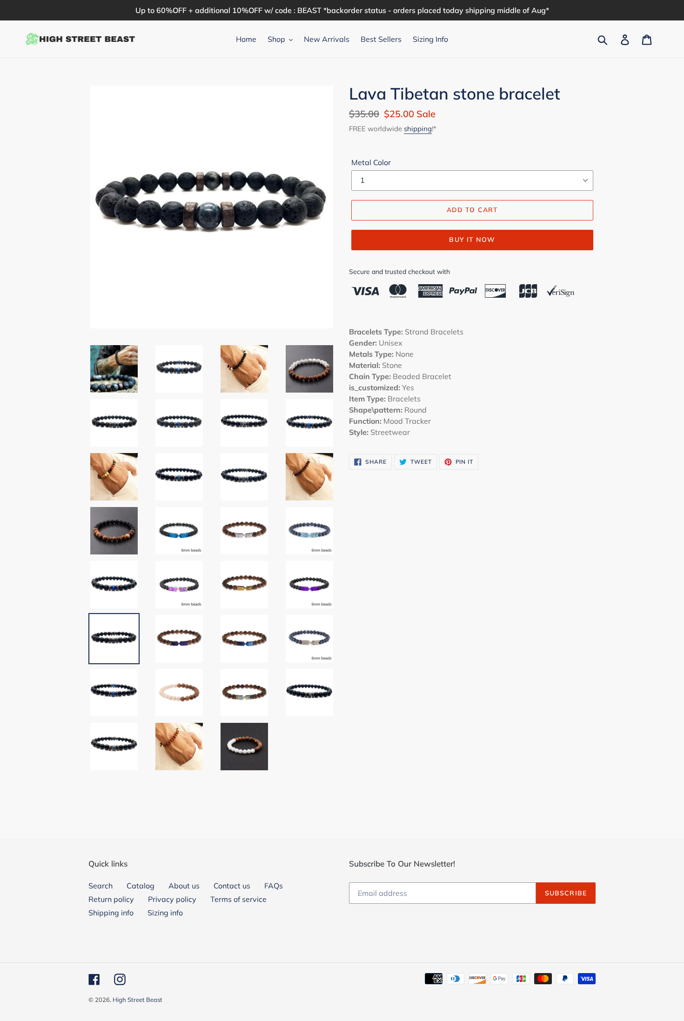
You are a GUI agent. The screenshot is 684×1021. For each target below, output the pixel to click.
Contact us (232, 885)
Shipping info (111, 912)
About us (184, 885)
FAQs (273, 885)
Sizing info (165, 912)
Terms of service (238, 899)
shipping (418, 128)
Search (100, 885)
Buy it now (472, 239)
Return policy (111, 899)
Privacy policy (172, 899)
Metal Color (371, 162)
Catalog (140, 885)
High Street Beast (137, 999)
